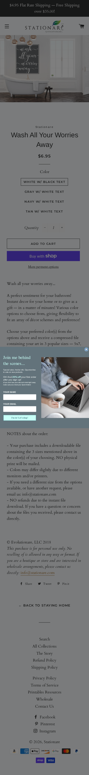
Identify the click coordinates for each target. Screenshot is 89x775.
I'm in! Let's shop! (19, 417)
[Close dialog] (86, 349)
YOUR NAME (9, 392)
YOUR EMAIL (9, 404)
